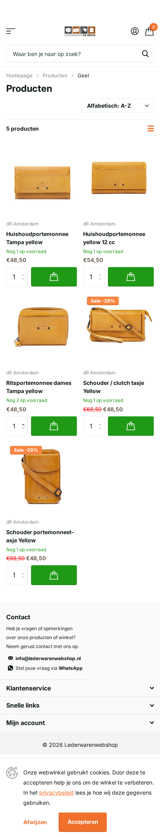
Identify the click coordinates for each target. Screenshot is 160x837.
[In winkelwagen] (54, 277)
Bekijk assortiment (10, 31)
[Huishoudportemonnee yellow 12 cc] (118, 178)
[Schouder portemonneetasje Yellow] (41, 477)
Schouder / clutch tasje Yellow (113, 386)
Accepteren (83, 821)
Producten (55, 75)
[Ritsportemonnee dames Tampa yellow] (41, 328)
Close (80, 688)
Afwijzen (35, 822)
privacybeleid (56, 792)
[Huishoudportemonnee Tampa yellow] (41, 178)
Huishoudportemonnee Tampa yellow (37, 238)
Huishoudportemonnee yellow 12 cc (114, 238)
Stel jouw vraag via (49, 668)
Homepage (19, 75)
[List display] (151, 129)
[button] (25, 419)
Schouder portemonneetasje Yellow (40, 536)
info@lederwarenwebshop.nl (48, 658)
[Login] (134, 31)
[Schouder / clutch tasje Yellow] (118, 328)
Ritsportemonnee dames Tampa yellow (38, 386)
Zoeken (145, 53)
